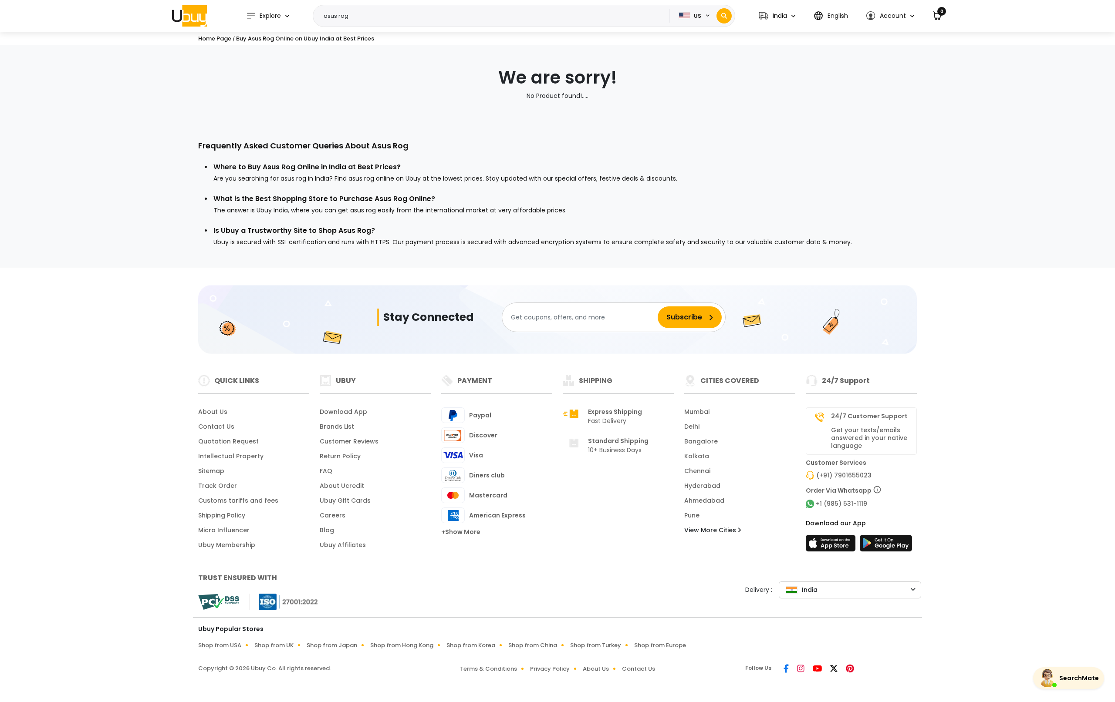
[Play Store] (886, 546)
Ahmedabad (704, 500)
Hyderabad (702, 485)
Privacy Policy (550, 669)
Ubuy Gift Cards (345, 500)
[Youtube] (818, 669)
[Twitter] (834, 669)
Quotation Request (228, 441)
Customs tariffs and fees (238, 500)
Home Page (214, 38)
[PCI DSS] (218, 602)
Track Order (217, 485)
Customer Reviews (349, 441)
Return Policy (340, 456)
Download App (343, 411)
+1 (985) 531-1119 (841, 503)
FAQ (326, 471)
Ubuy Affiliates (343, 545)
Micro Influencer (224, 530)
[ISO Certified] (284, 601)
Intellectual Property (231, 456)
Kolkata (696, 456)
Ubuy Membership (226, 545)
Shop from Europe (660, 645)
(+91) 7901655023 (844, 475)
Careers (332, 515)
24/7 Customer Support (869, 416)
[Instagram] (801, 669)
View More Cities (711, 530)
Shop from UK (274, 645)
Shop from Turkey (595, 645)
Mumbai (697, 411)
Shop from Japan (332, 645)
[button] (777, 15)
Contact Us (216, 426)
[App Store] (832, 546)
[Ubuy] (189, 15)
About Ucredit (342, 485)
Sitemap (211, 471)
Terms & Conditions (488, 669)
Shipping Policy (221, 515)
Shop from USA (219, 645)
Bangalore (701, 441)
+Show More (460, 531)
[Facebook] (787, 669)
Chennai (697, 471)
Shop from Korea (470, 645)
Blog (327, 530)
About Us (212, 411)
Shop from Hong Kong (401, 645)
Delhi (691, 426)
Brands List (337, 426)
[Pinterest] (850, 669)
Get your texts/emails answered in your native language (869, 438)
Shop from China (532, 645)
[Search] (724, 16)
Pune (691, 515)
